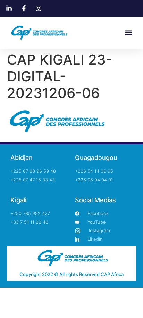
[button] (128, 33)
